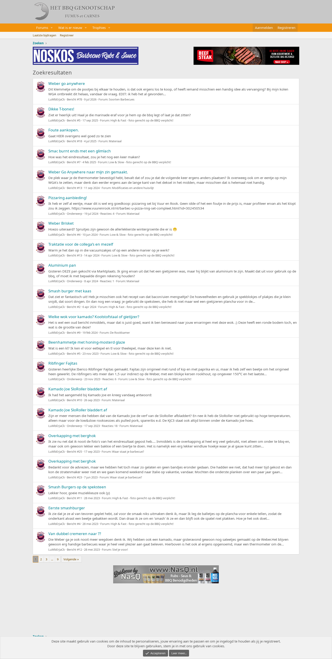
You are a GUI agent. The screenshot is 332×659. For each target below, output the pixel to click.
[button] (52, 27)
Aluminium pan (62, 265)
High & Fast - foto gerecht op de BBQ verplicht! (141, 120)
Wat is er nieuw (70, 27)
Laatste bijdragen (44, 35)
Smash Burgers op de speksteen (77, 486)
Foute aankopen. (63, 130)
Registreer (67, 35)
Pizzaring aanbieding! (67, 197)
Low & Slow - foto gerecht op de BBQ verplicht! (139, 162)
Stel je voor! (120, 549)
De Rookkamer (120, 333)
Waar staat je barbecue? (128, 451)
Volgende (69, 559)
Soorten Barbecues (121, 99)
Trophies (99, 27)
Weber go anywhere (66, 83)
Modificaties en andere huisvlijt (133, 188)
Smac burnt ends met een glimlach (79, 151)
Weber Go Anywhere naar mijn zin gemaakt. (88, 172)
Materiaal (115, 141)
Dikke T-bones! (61, 109)
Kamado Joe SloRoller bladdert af (77, 388)
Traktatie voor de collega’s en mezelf (80, 244)
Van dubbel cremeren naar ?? (74, 533)
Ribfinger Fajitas (62, 363)
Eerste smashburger (66, 507)
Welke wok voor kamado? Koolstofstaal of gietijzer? (93, 316)
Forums (42, 27)
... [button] (52, 559)
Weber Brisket (61, 223)
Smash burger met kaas (69, 290)
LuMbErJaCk (56, 99)
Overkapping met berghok (72, 435)
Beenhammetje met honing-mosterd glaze (86, 342)
